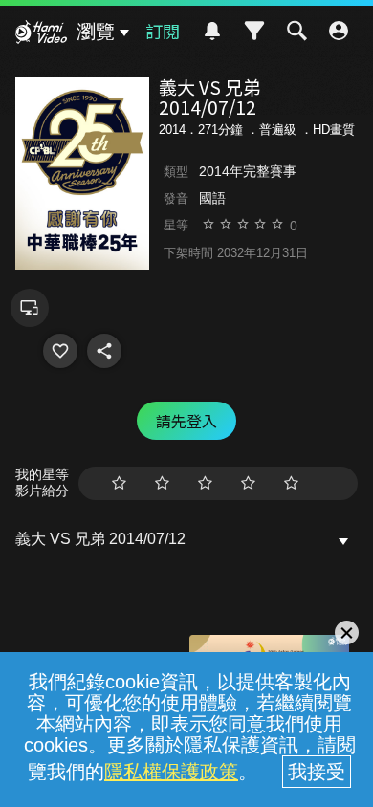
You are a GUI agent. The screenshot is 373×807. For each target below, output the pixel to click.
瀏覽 (96, 31)
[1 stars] (119, 483)
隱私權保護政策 (171, 771)
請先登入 (186, 420)
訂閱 (162, 30)
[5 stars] (291, 483)
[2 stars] (162, 483)
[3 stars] (205, 483)
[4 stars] (248, 483)
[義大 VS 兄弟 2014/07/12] (60, 351)
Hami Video (41, 34)
